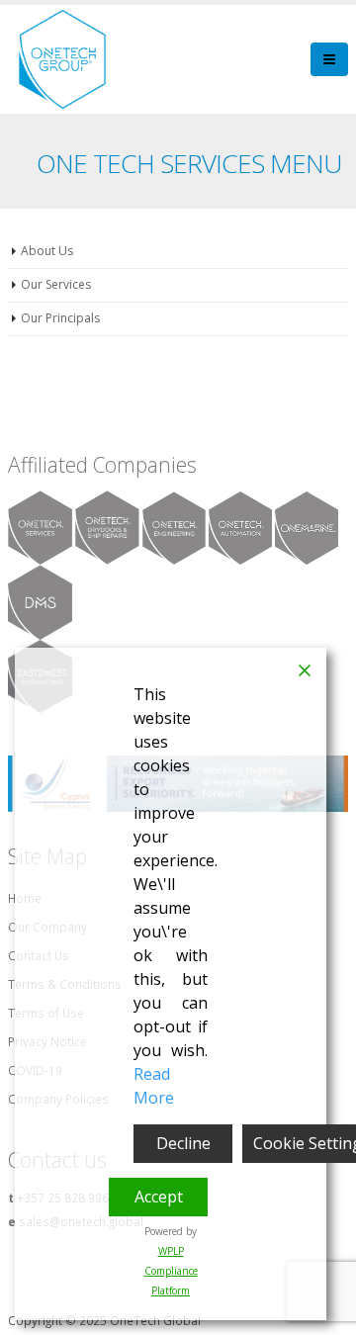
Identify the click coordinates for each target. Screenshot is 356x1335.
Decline (183, 1143)
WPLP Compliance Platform (171, 1270)
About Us (47, 250)
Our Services (56, 284)
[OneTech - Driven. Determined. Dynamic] (62, 59)
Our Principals (60, 318)
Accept (158, 1196)
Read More (154, 1086)
